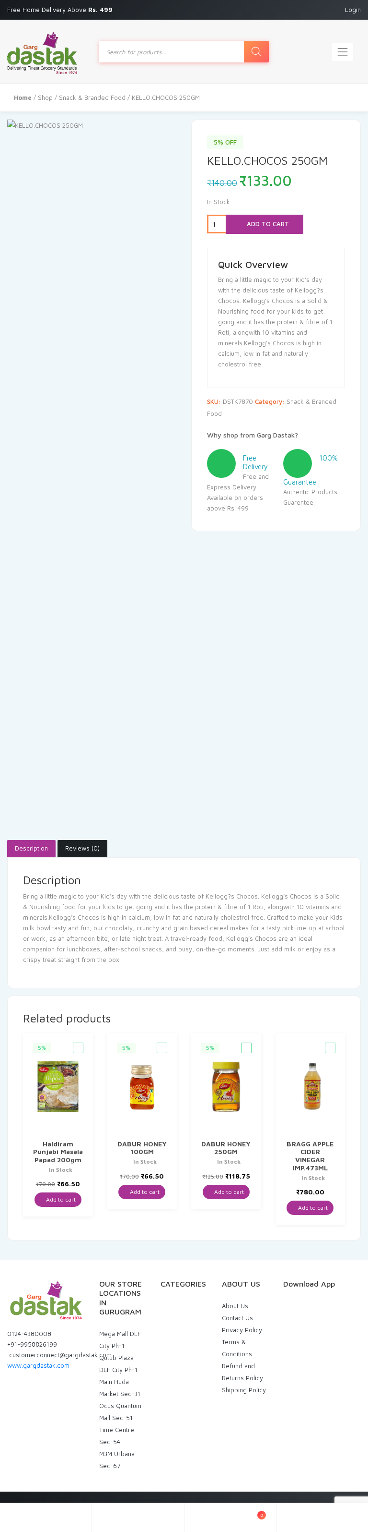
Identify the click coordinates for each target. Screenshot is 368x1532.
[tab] (31, 848)
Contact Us (237, 1318)
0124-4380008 (29, 1333)
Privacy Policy (242, 1330)
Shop (45, 97)
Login (353, 9)
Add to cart (267, 224)
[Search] (256, 51)
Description (31, 848)
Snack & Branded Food (92, 97)
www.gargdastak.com (38, 1365)
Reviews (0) (82, 848)
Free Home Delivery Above (61, 9)
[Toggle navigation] (342, 52)
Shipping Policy (244, 1390)
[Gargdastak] (42, 51)
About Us (235, 1306)
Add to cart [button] (60, 1199)
